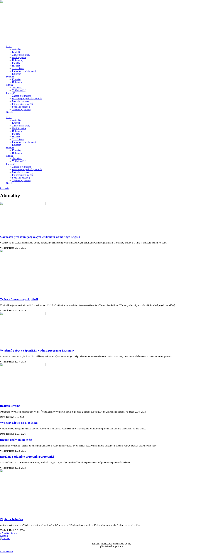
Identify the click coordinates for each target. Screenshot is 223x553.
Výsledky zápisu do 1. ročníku (19, 422)
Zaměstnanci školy (21, 54)
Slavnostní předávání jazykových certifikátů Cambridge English (40, 236)
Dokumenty (18, 60)
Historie (16, 65)
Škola (9, 46)
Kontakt (16, 52)
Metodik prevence (20, 101)
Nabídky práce (19, 57)
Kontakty (16, 79)
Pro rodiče (11, 93)
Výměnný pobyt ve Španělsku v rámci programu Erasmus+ (37, 350)
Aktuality (16, 49)
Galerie (9, 112)
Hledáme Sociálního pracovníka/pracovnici (27, 456)
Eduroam (16, 74)
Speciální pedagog (21, 106)
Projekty (16, 63)
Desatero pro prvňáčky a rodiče (27, 98)
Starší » (13, 533)
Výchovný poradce (21, 109)
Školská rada (18, 68)
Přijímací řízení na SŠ (22, 104)
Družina (10, 76)
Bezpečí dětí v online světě (16, 439)
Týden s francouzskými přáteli (19, 299)
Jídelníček (17, 87)
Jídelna (9, 85)
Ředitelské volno (10, 405)
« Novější (4, 533)
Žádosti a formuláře (21, 95)
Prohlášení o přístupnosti (24, 71)
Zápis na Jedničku (11, 519)
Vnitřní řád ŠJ (18, 90)
